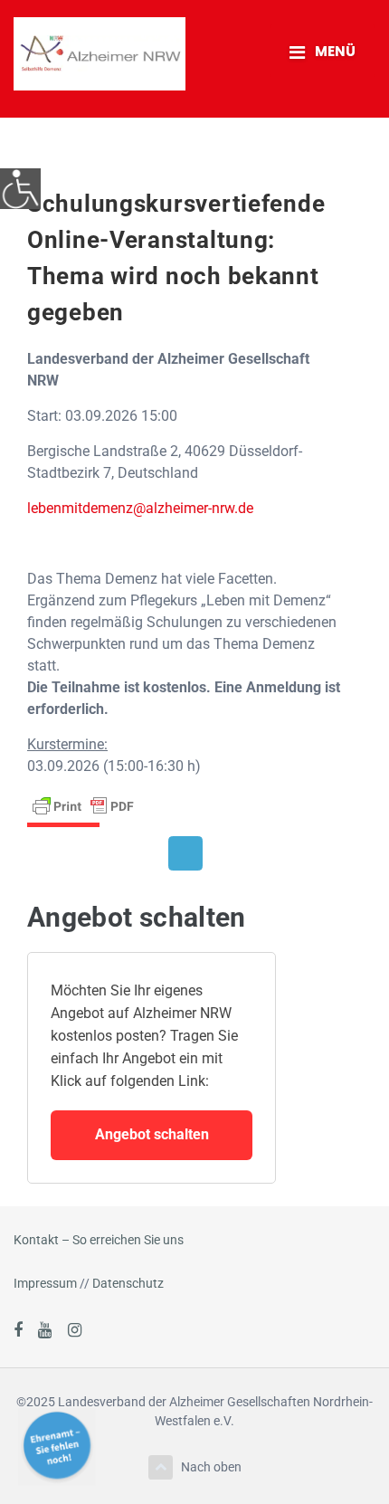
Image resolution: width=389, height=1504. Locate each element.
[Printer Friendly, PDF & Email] (83, 804)
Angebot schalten (152, 1134)
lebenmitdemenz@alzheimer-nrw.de (140, 508)
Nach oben (211, 1467)
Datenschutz (128, 1283)
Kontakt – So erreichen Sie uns (99, 1240)
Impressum (45, 1283)
